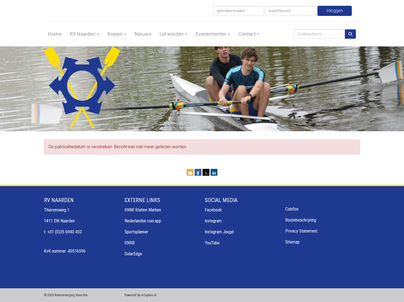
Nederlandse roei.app (142, 220)
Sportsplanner (136, 231)
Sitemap (292, 242)
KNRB (129, 242)
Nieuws (143, 34)
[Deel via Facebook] (198, 173)
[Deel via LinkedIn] (214, 173)
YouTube (212, 242)
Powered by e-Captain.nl (140, 295)
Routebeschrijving (300, 220)
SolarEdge (133, 253)
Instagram (213, 220)
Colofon (291, 209)
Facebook (213, 209)
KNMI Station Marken (142, 209)
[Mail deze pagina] (190, 173)
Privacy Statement (301, 231)
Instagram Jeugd (219, 231)
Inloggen (334, 10)
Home (55, 34)
